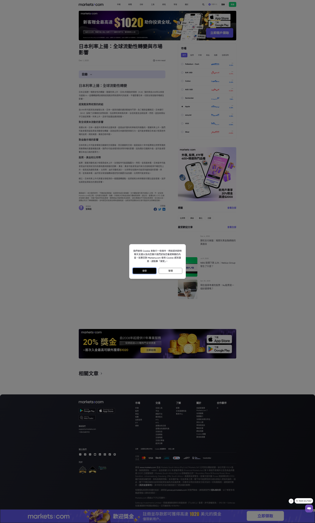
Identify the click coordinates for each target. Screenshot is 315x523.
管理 (170, 270)
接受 (144, 270)
